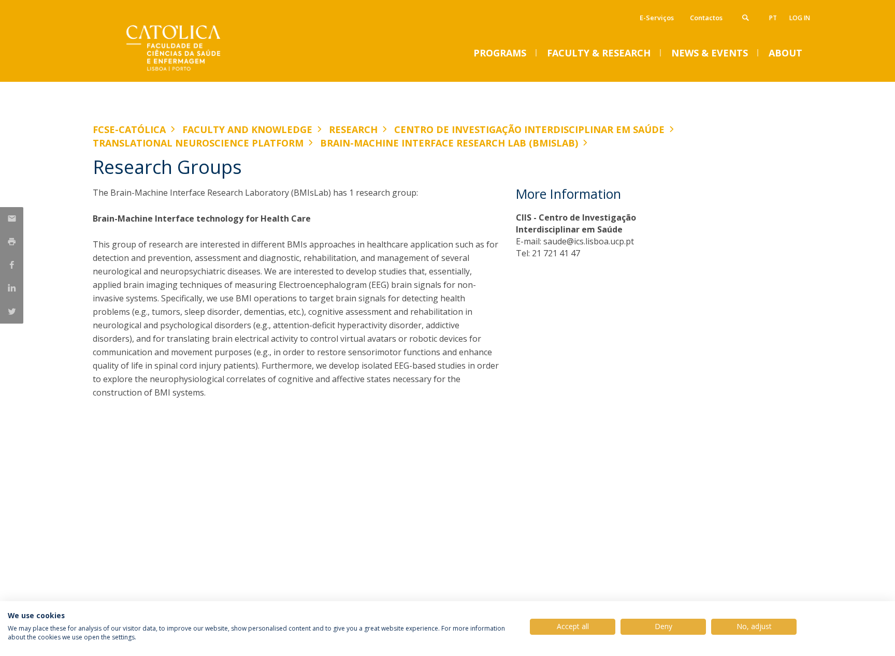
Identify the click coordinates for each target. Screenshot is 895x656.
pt (773, 17)
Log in (799, 17)
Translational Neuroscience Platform (198, 143)
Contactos (706, 17)
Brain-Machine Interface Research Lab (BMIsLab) (449, 143)
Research (353, 129)
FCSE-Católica (129, 129)
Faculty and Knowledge (247, 129)
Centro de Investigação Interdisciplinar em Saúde (529, 129)
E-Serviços (657, 17)
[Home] (196, 71)
